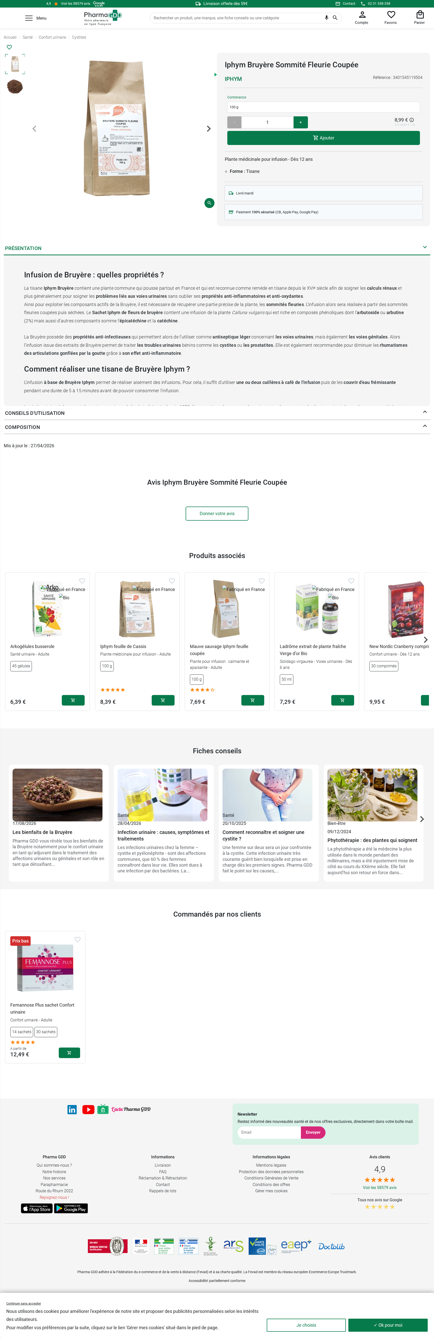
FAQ (163, 1171)
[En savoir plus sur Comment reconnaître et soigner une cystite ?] (269, 790)
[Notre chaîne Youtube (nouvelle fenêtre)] (88, 1110)
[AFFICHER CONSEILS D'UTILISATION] (425, 413)
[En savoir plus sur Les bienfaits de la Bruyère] (59, 790)
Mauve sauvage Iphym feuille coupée (219, 650)
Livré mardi (244, 193)
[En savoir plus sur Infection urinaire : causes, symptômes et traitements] (164, 790)
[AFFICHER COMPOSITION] (425, 427)
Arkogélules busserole (32, 646)
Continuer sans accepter (23, 1303)
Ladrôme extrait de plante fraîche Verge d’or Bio (313, 650)
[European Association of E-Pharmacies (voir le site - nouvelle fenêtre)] (296, 1246)
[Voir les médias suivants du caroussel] (208, 128)
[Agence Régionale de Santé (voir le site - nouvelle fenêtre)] (234, 1246)
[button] (29, 18)
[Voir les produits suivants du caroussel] (425, 639)
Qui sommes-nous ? (54, 1165)
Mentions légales (271, 1165)
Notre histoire (54, 1171)
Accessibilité (198, 1281)
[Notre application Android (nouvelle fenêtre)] (71, 1208)
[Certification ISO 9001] (108, 1246)
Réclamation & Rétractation (163, 1178)
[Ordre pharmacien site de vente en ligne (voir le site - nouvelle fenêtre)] (164, 1246)
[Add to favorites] (82, 581)
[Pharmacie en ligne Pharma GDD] (101, 17)
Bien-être (337, 823)
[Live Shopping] (103, 1110)
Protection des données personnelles (271, 1171)
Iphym (233, 79)
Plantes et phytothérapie (37, 815)
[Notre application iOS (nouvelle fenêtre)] (37, 1208)
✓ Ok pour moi (388, 1325)
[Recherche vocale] (327, 19)
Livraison (163, 1165)
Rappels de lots (162, 1190)
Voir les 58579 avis (75, 4)
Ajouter (326, 137)
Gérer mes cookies (271, 1190)
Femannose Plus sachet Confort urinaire (42, 1008)
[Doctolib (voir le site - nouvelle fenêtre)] (331, 1246)
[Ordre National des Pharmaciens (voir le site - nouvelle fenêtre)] (211, 1246)
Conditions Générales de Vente (271, 1178)
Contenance (236, 97)
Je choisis (306, 1325)
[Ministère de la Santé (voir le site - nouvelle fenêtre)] (141, 1246)
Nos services (54, 1178)
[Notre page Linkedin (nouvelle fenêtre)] (72, 1109)
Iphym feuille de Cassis (123, 646)
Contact (349, 4)
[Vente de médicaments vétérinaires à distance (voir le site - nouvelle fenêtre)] (188, 1246)
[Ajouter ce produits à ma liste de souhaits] (9, 47)
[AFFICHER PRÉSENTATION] (425, 248)
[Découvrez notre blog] (131, 1109)
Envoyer (313, 1132)
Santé (123, 815)
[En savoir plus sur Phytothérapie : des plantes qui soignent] (374, 790)
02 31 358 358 (379, 4)
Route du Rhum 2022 (54, 1190)
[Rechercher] (335, 18)
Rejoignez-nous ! (54, 1197)
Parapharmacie (54, 1184)
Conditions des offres (271, 1184)
